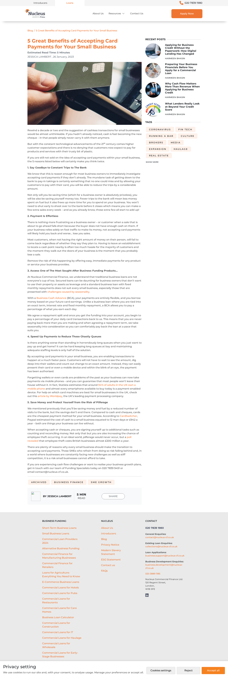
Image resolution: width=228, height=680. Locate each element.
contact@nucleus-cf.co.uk (159, 537)
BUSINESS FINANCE (68, 482)
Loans (69, 2)
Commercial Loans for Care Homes (59, 610)
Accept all (213, 670)
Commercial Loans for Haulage (61, 637)
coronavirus (160, 129)
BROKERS (156, 142)
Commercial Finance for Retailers (57, 565)
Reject (188, 670)
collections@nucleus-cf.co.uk (161, 546)
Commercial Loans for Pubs (59, 593)
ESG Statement (111, 559)
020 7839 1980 (193, 2)
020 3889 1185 (152, 573)
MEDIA (176, 142)
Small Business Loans (55, 533)
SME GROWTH (101, 482)
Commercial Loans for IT (57, 632)
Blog (30, 30)
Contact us (136, 13)
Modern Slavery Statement (111, 552)
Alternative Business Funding (60, 548)
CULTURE (187, 136)
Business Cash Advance (51, 298)
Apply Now (187, 13)
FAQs (104, 570)
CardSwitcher (128, 416)
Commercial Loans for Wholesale (56, 645)
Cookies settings (160, 670)
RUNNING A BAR (161, 136)
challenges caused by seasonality (68, 291)
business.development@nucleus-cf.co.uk (164, 566)
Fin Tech (185, 129)
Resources (115, 13)
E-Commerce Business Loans (60, 581)
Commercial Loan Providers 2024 (59, 541)
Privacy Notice (110, 544)
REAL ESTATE (159, 155)
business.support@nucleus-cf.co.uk (164, 555)
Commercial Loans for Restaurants (56, 600)
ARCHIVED (39, 482)
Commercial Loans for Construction (56, 624)
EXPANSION (157, 149)
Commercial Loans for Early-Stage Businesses (60, 654)
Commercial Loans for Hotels (60, 587)
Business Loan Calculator (58, 617)
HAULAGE (181, 149)
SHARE (113, 496)
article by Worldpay (50, 396)
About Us (98, 13)
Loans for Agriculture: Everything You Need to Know (61, 574)
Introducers (40, 2)
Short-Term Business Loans (59, 527)
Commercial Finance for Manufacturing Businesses (59, 556)
